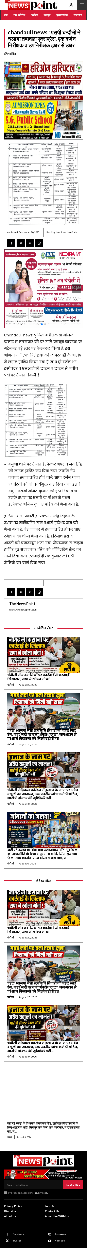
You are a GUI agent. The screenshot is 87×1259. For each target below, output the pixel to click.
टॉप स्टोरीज (10, 53)
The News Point (22, 603)
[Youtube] (50, 1241)
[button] (76, 289)
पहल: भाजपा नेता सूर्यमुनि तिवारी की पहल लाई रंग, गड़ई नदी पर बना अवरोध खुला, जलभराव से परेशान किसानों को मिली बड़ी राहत (42, 734)
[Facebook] (11, 243)
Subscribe (73, 1184)
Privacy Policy (41, 1192)
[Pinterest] (30, 243)
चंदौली (10, 685)
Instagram (60, 1233)
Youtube (60, 1240)
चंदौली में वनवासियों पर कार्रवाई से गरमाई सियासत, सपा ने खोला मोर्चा (38, 677)
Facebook (18, 1233)
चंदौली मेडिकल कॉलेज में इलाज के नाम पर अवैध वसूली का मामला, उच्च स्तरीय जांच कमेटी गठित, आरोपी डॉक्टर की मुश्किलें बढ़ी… (42, 794)
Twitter (17, 1240)
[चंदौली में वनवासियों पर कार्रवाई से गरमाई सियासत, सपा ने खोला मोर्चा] (43, 655)
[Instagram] (50, 1234)
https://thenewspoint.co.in (23, 609)
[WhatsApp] (39, 243)
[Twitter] (21, 243)
